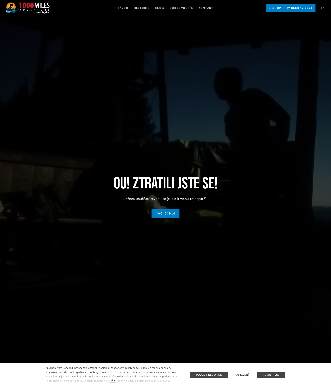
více (113, 380)
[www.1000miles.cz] (27, 8)
